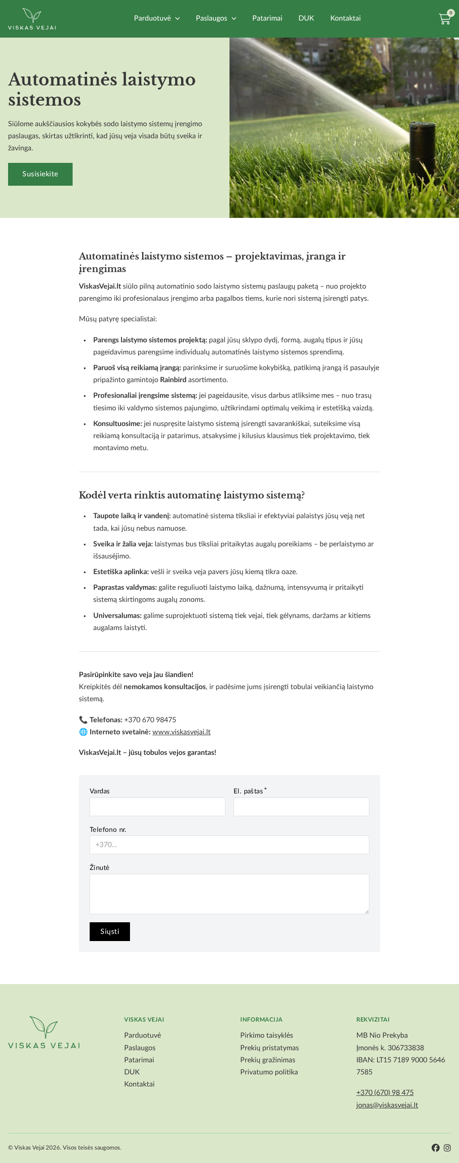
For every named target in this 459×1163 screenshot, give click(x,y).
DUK (306, 18)
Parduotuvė (152, 18)
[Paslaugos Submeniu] (234, 18)
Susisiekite (40, 174)
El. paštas (248, 791)
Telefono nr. (108, 829)
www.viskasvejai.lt (181, 732)
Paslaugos (211, 18)
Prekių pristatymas (269, 1048)
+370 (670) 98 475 (385, 1092)
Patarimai (267, 18)
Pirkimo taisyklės (266, 1035)
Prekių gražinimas (267, 1060)
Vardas (100, 791)
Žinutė (99, 868)
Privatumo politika (269, 1072)
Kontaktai (345, 18)
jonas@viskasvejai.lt (387, 1105)
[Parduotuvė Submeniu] (177, 18)
